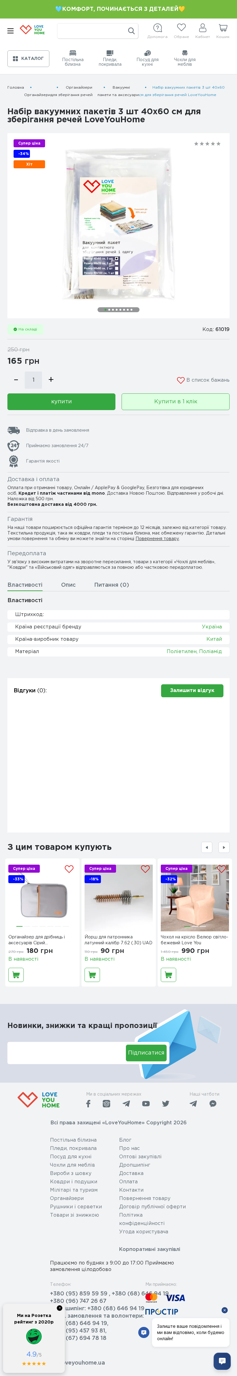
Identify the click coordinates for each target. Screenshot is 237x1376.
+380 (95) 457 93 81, (78, 1330)
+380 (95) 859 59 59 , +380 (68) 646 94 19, (110, 1293)
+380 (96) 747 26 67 (78, 1301)
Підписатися (146, 1053)
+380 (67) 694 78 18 (78, 1338)
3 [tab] (113, 310)
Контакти (131, 1190)
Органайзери (37, 95)
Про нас (129, 1148)
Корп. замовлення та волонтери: (97, 1316)
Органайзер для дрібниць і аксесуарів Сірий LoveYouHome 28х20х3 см (37, 940)
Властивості (25, 585)
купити (61, 401)
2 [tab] (109, 310)
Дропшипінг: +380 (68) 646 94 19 (97, 1308)
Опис (68, 585)
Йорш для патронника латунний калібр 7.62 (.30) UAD (118, 940)
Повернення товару (157, 539)
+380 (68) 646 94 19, (79, 1323)
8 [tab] (131, 310)
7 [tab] (128, 310)
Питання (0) (111, 585)
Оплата (128, 1182)
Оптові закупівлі (140, 1157)
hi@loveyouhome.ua (77, 1363)
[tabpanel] (118, 225)
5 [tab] (120, 310)
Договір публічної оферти (152, 1207)
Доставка (131, 1173)
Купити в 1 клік (175, 401)
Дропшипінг (134, 1165)
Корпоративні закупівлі (149, 1249)
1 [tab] (105, 310)
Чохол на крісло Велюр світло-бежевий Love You (194, 940)
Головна (15, 87)
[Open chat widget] (222, 1361)
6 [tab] (124, 310)
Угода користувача (143, 1232)
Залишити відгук (192, 690)
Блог (125, 1140)
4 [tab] (117, 310)
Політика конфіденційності (142, 1219)
